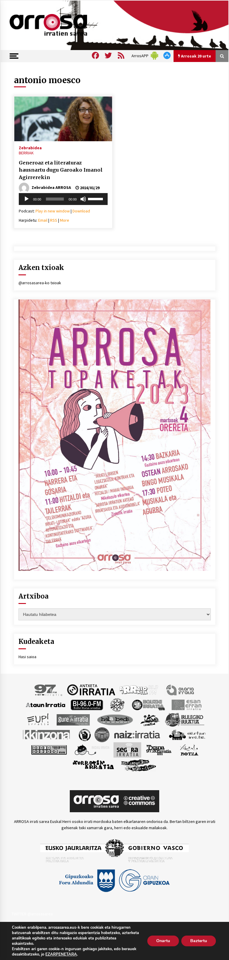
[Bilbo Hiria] (86, 704)
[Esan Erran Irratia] (186, 704)
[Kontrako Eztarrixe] (84, 734)
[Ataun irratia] (45, 704)
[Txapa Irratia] (158, 749)
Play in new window (52, 211)
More (64, 220)
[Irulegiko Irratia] (184, 719)
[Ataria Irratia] (180, 689)
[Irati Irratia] (150, 719)
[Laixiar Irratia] (102, 734)
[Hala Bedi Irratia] (115, 719)
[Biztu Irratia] (117, 704)
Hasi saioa (27, 656)
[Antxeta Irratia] (91, 689)
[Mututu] (83, 199)
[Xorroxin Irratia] (93, 764)
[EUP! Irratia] (38, 719)
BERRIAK (26, 153)
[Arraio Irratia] (139, 689)
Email (42, 220)
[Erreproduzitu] (27, 199)
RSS (53, 220)
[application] (63, 199)
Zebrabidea (30, 147)
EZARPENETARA (61, 954)
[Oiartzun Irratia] (187, 734)
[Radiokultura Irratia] (49, 749)
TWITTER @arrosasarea (32, 913)
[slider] (96, 198)
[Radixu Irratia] (91, 749)
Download (81, 211)
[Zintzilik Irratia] (139, 764)
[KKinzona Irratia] (47, 734)
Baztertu (198, 941)
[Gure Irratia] (73, 719)
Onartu (163, 941)
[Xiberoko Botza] (189, 749)
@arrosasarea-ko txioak (39, 282)
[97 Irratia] (48, 689)
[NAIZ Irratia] (137, 734)
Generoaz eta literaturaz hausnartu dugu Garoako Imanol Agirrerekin (61, 170)
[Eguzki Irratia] (148, 704)
